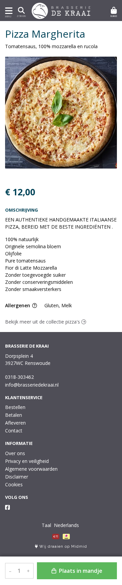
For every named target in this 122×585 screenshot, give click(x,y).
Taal (46, 525)
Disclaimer (16, 476)
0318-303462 (19, 377)
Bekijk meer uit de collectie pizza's (43, 321)
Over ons (15, 453)
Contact (13, 430)
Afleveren (15, 423)
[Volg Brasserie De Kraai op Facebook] (7, 507)
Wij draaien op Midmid (62, 546)
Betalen (13, 415)
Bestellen (15, 407)
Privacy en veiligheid (27, 461)
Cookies (14, 484)
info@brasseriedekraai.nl (32, 385)
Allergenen (18, 305)
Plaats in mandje (80, 570)
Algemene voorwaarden (31, 469)
